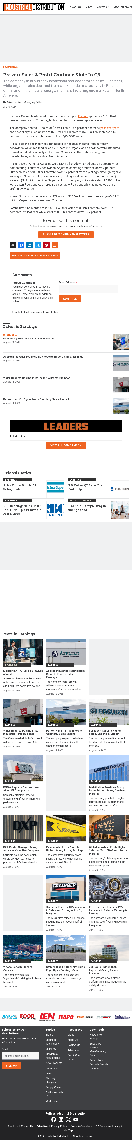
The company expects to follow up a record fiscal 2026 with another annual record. (64, 742)
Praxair (83, 116)
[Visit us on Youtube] (75, 1119)
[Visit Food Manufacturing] (28, 1016)
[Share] (21, 245)
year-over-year (109, 128)
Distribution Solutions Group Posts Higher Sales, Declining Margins (107, 790)
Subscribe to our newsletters (66, 234)
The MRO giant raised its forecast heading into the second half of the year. (65, 921)
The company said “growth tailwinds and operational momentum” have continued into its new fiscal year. (64, 685)
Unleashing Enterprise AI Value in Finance (29, 338)
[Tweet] (38, 245)
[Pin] (46, 245)
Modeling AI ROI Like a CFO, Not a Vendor (23, 672)
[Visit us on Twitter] (68, 1119)
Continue (70, 298)
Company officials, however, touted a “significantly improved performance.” (21, 798)
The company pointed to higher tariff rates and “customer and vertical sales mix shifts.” (107, 802)
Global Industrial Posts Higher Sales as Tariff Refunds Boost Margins (108, 850)
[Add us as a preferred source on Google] (55, 245)
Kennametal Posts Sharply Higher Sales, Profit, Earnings (65, 849)
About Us (12, 1126)
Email (5, 1049)
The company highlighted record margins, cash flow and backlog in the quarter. (108, 921)
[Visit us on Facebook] (53, 1119)
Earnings (10, 66)
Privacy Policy (59, 1126)
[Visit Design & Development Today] (9, 1016)
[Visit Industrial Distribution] (85, 1016)
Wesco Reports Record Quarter (17, 969)
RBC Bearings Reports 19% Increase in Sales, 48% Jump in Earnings (108, 910)
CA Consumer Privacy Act (110, 1126)
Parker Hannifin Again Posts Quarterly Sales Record (36, 399)
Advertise (42, 1126)
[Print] (13, 245)
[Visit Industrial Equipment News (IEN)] (47, 1016)
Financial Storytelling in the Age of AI (87, 508)
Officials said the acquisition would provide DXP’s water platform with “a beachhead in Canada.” (20, 858)
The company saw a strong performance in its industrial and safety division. (107, 981)
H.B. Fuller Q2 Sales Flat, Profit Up (86, 487)
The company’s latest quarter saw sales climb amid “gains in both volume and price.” (108, 862)
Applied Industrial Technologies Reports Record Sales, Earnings (43, 356)
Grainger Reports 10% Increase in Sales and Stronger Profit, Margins (66, 910)
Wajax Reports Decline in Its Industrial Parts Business (36, 378)
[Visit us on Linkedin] (61, 1119)
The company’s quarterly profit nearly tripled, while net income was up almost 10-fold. (64, 858)
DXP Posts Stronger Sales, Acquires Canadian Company (21, 849)
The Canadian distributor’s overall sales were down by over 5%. (22, 740)
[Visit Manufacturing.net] (104, 1016)
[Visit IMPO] (66, 1016)
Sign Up (11, 1065)
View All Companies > (66, 445)
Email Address (68, 282)
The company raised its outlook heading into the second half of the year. (107, 742)
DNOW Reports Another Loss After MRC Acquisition (21, 789)
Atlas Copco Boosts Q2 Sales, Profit (19, 487)
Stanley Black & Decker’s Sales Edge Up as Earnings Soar (65, 969)
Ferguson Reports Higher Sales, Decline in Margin (105, 732)
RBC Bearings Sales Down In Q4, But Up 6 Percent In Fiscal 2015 (22, 510)
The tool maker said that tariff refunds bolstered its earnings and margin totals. (64, 978)
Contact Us (27, 1126)
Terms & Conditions (82, 1126)
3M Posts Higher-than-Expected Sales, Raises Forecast (103, 970)
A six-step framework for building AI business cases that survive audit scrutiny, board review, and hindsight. (22, 682)
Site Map (68, 1130)
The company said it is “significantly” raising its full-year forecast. (22, 978)
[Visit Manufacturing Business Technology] (122, 1016)
